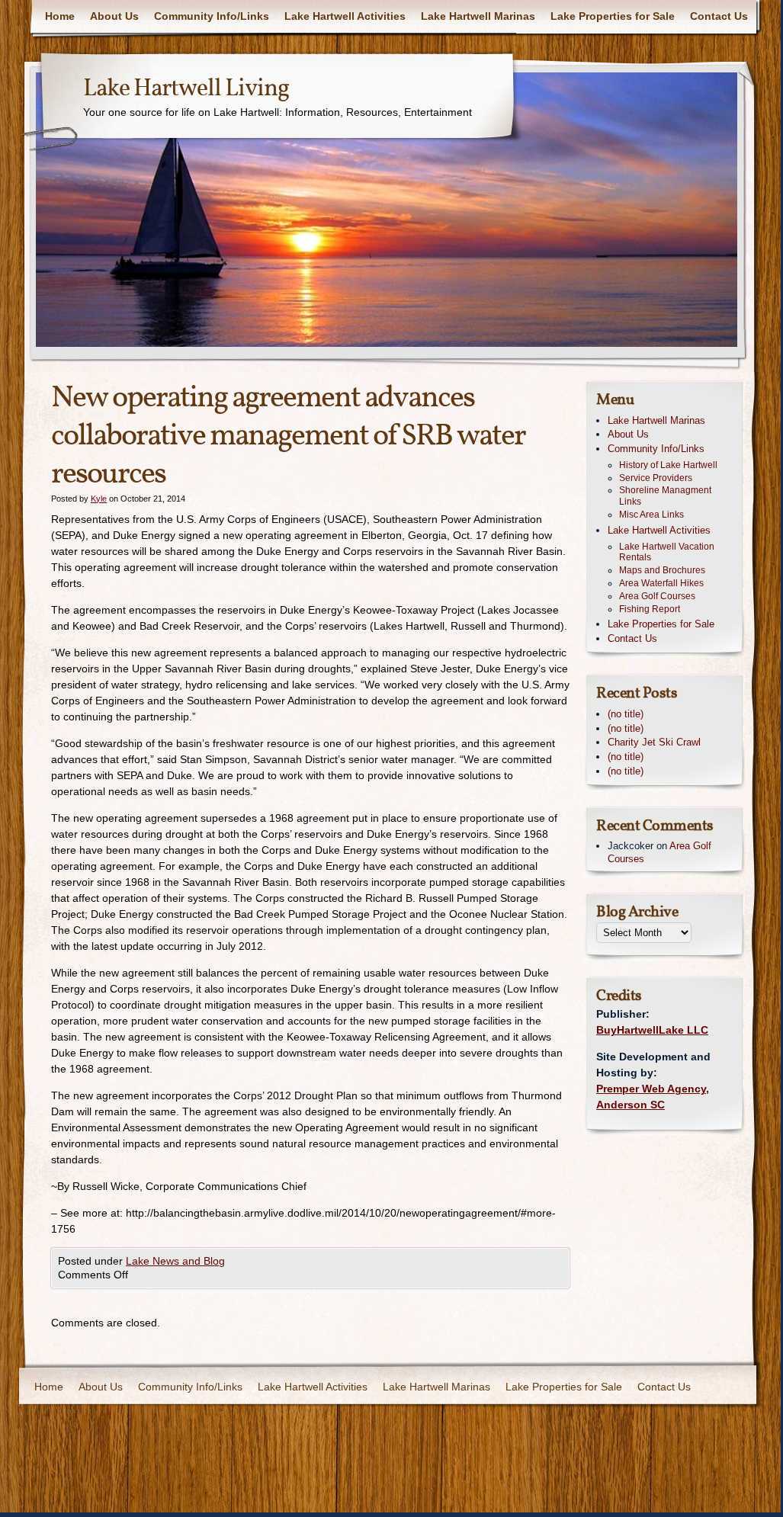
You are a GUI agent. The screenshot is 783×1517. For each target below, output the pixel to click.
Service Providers (655, 478)
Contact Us (719, 16)
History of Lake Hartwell (668, 465)
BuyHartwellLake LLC (652, 1030)
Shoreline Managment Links (665, 496)
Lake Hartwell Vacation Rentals (666, 552)
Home (60, 16)
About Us (114, 16)
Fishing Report (649, 609)
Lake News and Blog (175, 1261)
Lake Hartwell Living (186, 89)
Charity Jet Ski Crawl (654, 742)
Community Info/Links (211, 16)
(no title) (625, 714)
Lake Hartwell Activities (345, 16)
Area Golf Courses (657, 596)
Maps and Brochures (662, 570)
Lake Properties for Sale (612, 16)
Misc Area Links (651, 514)
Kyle (99, 498)
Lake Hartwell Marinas (478, 16)
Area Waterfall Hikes (661, 583)
